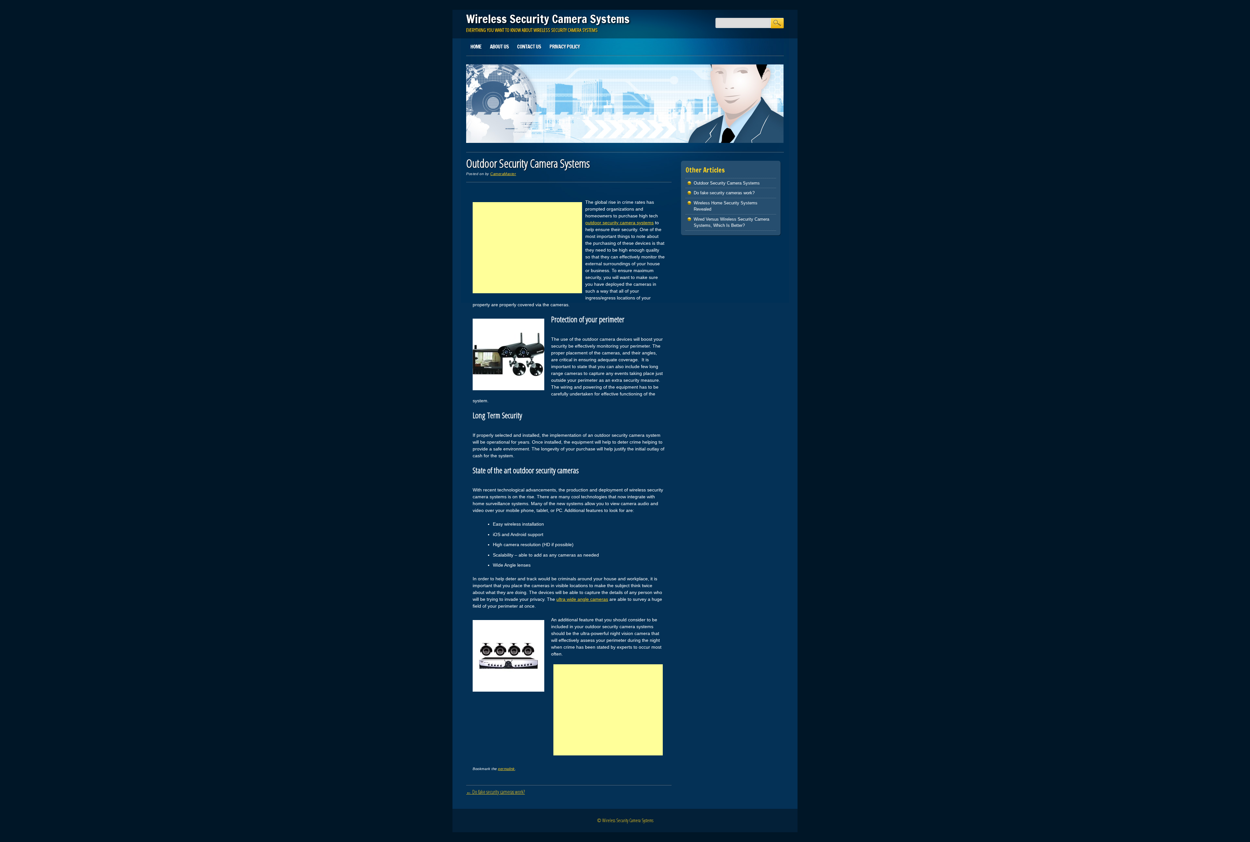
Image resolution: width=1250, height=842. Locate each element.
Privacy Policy (564, 46)
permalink (506, 769)
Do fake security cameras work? (495, 791)
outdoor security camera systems (619, 222)
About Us (499, 46)
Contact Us (529, 46)
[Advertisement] (527, 247)
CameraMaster (503, 174)
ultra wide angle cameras (582, 599)
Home (475, 46)
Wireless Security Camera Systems (548, 19)
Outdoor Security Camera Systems (727, 183)
